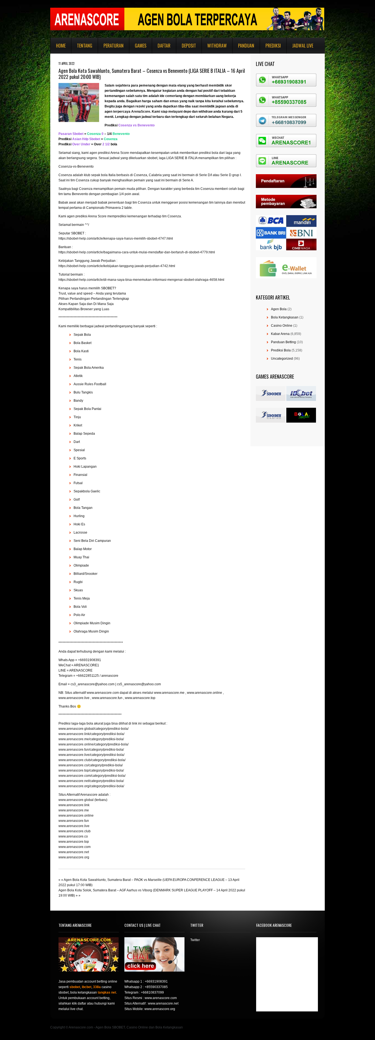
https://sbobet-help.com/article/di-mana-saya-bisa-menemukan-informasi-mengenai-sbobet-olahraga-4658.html (141, 280)
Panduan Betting (283, 342)
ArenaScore (140, 111)
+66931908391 (156, 981)
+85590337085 (156, 987)
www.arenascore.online (76, 815)
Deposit (189, 45)
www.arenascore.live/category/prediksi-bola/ (91, 755)
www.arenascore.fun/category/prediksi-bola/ (91, 749)
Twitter (195, 940)
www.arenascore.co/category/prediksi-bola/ (90, 765)
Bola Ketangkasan (284, 317)
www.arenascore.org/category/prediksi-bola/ (91, 786)
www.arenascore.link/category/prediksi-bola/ (91, 734)
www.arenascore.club (74, 831)
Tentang (84, 45)
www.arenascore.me (73, 810)
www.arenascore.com (74, 847)
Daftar (164, 45)
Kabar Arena (280, 334)
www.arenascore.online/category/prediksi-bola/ (93, 744)
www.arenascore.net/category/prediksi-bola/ (91, 781)
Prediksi (273, 45)
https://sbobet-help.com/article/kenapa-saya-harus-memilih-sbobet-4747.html (115, 238)
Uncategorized (282, 358)
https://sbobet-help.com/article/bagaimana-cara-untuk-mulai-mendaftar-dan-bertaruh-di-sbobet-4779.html (136, 252)
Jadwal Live (302, 45)
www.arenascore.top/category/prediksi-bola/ (91, 770)
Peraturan (113, 45)
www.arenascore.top (73, 842)
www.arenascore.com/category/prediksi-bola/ (91, 776)
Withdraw (217, 45)
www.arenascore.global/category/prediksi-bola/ (93, 729)
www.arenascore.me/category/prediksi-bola (90, 739)
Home (61, 45)
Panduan (246, 45)
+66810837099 (152, 992)
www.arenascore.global (76, 800)
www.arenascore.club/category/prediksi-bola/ (91, 760)
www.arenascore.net (73, 852)
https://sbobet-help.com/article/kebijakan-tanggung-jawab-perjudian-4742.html (116, 266)
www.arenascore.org (73, 857)
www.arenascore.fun (73, 821)
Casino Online (281, 326)
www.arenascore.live (73, 826)
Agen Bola (279, 309)
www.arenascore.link (73, 805)
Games (140, 45)
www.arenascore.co (73, 836)
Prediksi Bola (281, 350)
